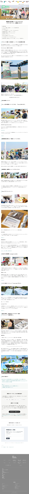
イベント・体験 (6, 399)
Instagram (2, 280)
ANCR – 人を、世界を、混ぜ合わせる (6, 250)
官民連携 (12, 399)
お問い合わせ (24, 462)
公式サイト (2, 237)
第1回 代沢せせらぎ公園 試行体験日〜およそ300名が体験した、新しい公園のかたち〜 (14, 379)
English (21, 465)
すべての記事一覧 (23, 399)
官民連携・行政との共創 (14, 460)
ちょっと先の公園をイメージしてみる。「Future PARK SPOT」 (10, 30)
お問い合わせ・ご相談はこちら (14, 411)
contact (24, 1)
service (9, 1)
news (16, 1)
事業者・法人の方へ (19, 463)
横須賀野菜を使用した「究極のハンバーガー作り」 (9, 31)
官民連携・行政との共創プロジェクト (8, 387)
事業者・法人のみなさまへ (12, 414)
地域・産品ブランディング (24, 460)
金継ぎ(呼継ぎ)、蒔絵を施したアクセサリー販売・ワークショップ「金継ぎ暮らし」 (13, 38)
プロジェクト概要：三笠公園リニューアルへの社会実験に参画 (10, 27)
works (13, 1)
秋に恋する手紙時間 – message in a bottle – (8, 35)
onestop (2, 135)
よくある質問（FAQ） (19, 415)
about (5, 1)
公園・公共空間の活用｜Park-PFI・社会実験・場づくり (10, 385)
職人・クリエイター (17, 399)
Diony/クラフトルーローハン (6, 34)
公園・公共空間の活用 (19, 460)
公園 (9, 399)
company (20, 1)
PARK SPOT (3, 130)
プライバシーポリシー (18, 442)
